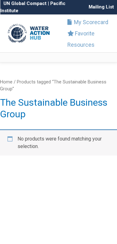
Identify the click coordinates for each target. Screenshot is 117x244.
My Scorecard (90, 22)
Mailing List (101, 7)
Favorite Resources (81, 39)
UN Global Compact (24, 3)
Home (6, 82)
